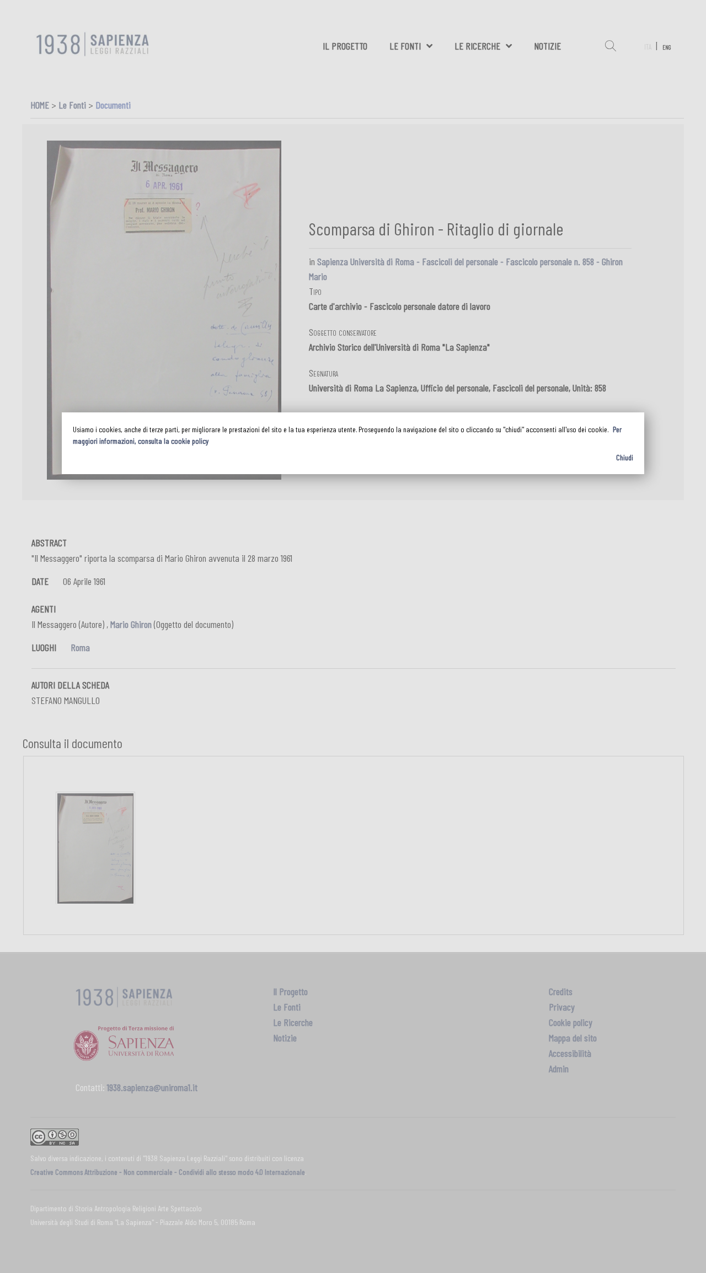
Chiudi (624, 457)
